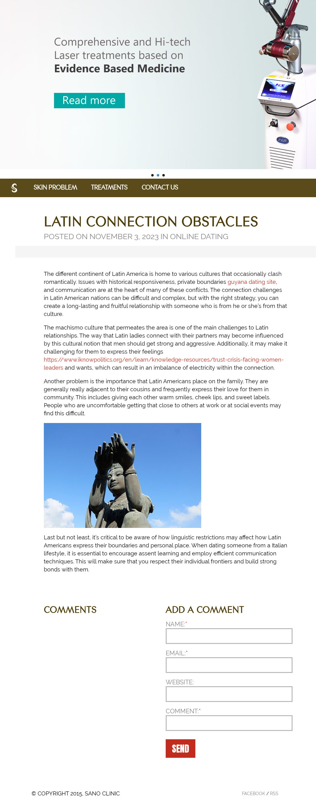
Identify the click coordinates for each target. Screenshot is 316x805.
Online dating (199, 236)
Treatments (109, 188)
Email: (177, 653)
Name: (176, 624)
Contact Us (160, 188)
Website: (180, 682)
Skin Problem (55, 188)
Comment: (183, 711)
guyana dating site (252, 282)
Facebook (253, 793)
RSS (274, 793)
